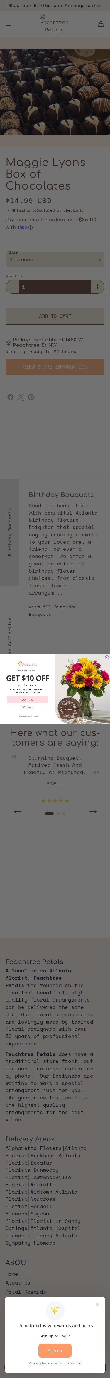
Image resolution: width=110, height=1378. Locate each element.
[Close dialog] (107, 657)
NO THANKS (27, 707)
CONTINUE (27, 699)
